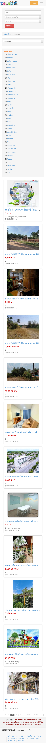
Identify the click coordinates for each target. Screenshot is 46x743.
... (1, 715)
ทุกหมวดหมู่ (8, 51)
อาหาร (8, 111)
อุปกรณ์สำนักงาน (12, 132)
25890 (36, 715)
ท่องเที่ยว (9, 115)
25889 (29, 715)
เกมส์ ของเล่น (11, 152)
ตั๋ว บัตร (9, 159)
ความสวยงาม (11, 91)
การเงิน (9, 169)
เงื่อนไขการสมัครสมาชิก (16, 738)
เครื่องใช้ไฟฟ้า (11, 149)
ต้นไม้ (8, 135)
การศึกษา (9, 105)
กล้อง (8, 78)
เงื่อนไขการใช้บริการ (34, 736)
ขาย (34, 3)
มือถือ (8, 71)
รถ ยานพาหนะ (11, 68)
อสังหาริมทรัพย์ (11, 54)
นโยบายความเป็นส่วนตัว (16, 736)
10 (12, 715)
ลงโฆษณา (11, 740)
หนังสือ (9, 128)
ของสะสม (9, 118)
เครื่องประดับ (10, 88)
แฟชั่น (8, 84)
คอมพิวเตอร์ (10, 74)
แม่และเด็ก (10, 108)
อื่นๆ (8, 172)
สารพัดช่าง (10, 155)
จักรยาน (9, 64)
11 (16, 715)
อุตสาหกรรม (10, 98)
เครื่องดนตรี (10, 145)
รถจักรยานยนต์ (11, 61)
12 (20, 715)
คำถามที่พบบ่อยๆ (33, 738)
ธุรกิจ (8, 101)
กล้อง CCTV (10, 81)
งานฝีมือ (9, 122)
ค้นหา (10, 25)
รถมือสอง (9, 57)
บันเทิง (8, 162)
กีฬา (8, 142)
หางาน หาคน (11, 166)
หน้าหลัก (7, 34)
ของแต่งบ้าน (10, 125)
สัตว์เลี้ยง (9, 139)
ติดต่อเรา (21, 740)
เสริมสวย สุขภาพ (12, 95)
